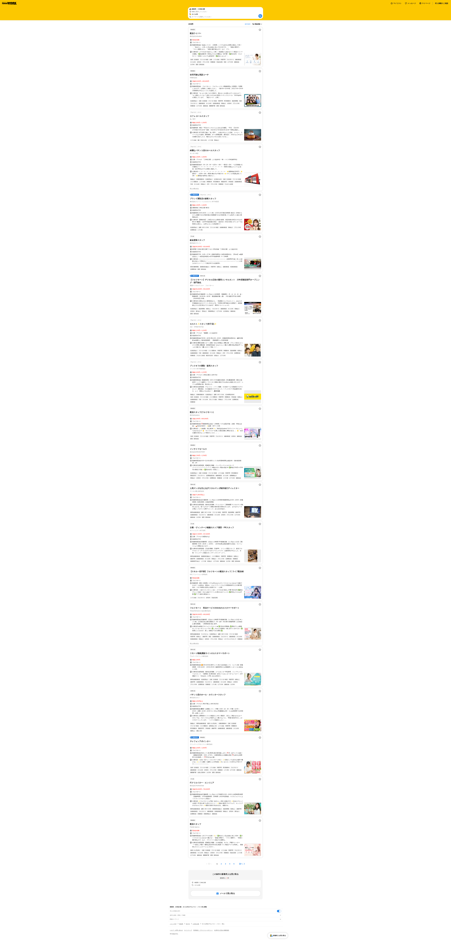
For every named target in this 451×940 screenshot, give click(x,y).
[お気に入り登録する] (259, 29)
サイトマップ (188, 930)
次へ (241, 864)
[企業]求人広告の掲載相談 (221, 930)
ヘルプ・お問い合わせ (176, 930)
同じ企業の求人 (194, 188)
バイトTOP (173, 924)
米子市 (188, 924)
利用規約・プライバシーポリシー (203, 930)
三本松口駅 (196, 924)
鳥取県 (181, 924)
